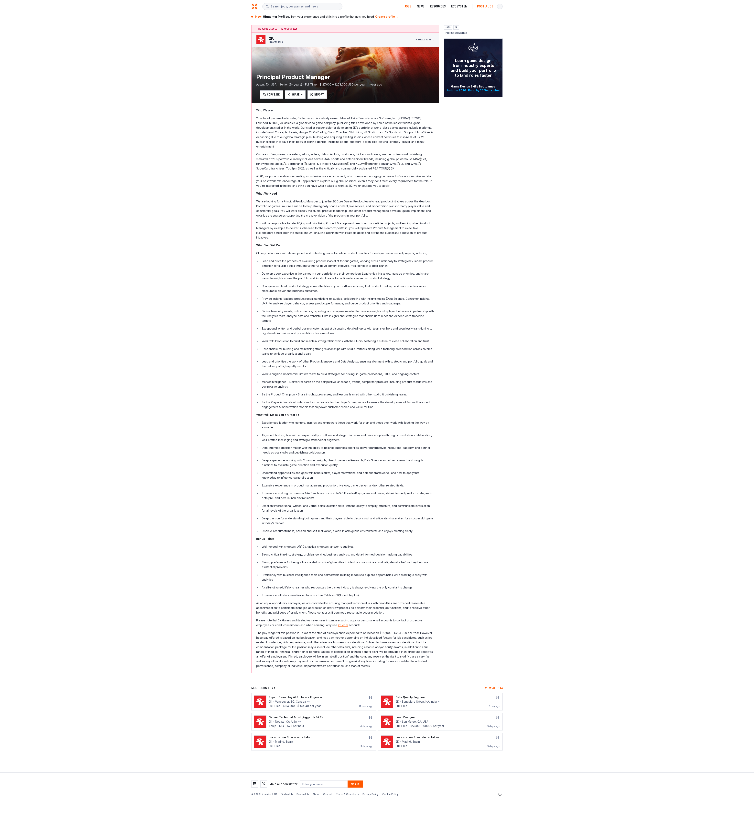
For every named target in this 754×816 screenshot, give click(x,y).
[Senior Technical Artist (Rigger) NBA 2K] (314, 721)
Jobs (407, 6)
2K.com (343, 625)
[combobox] (305, 6)
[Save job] (370, 697)
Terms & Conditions (347, 794)
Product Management (456, 33)
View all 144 (494, 688)
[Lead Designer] (440, 721)
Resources (438, 6)
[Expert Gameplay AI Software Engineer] (314, 701)
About (316, 794)
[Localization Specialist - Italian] (314, 741)
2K (456, 27)
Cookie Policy (390, 794)
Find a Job (287, 794)
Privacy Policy (370, 794)
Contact (327, 794)
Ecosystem (459, 6)
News (421, 6)
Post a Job (485, 6)
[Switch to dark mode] (500, 794)
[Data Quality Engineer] (440, 701)
